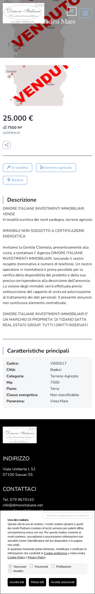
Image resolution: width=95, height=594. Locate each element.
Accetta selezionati (62, 582)
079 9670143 (22, 499)
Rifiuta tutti (37, 582)
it (71, 11)
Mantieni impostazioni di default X (68, 515)
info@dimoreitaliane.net (23, 505)
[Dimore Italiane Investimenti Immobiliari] (23, 13)
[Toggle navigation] (85, 13)
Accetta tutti (17, 582)
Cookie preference (55, 553)
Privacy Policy (36, 557)
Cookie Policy (16, 557)
